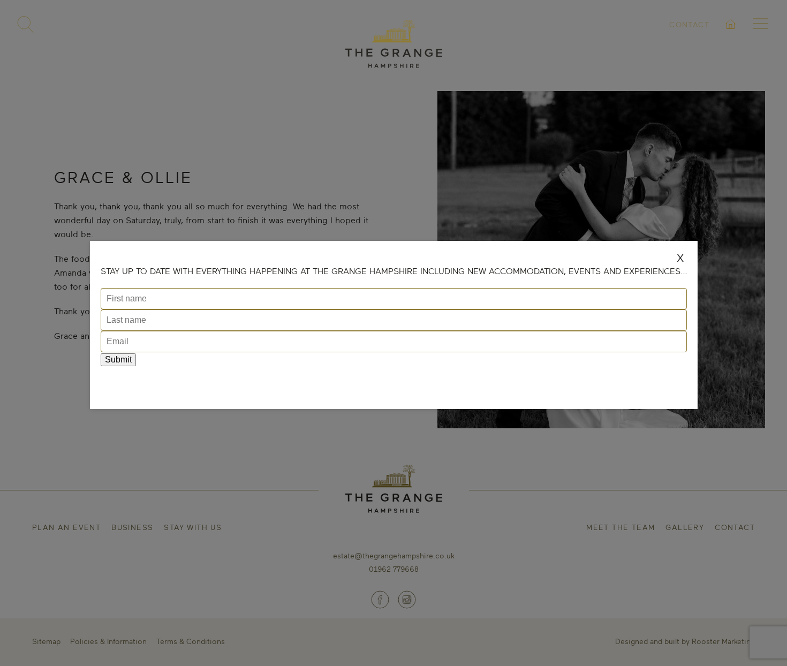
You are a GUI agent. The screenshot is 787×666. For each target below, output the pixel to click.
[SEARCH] (25, 24)
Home (731, 37)
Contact (689, 24)
